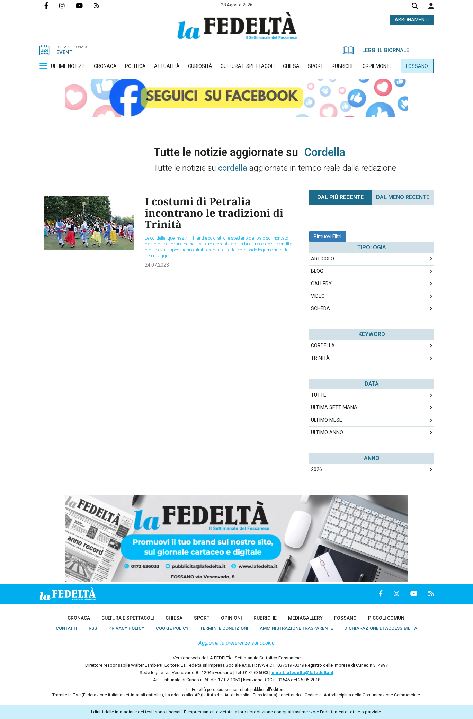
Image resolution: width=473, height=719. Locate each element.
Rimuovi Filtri (327, 236)
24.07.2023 (157, 265)
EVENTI (65, 52)
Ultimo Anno (327, 432)
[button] (431, 6)
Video (318, 296)
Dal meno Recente (402, 197)
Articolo (322, 259)
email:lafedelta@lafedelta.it (302, 672)
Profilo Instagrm (67, 5)
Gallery (321, 284)
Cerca (415, 6)
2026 (316, 470)
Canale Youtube (85, 5)
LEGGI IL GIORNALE (385, 50)
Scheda (320, 309)
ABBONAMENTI (412, 20)
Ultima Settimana (334, 408)
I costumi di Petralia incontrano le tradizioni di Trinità (214, 212)
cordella (323, 346)
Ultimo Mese (326, 420)
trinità (320, 358)
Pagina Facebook (51, 5)
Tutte (318, 395)
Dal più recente (340, 197)
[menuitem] (68, 66)
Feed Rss (102, 5)
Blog (317, 271)
